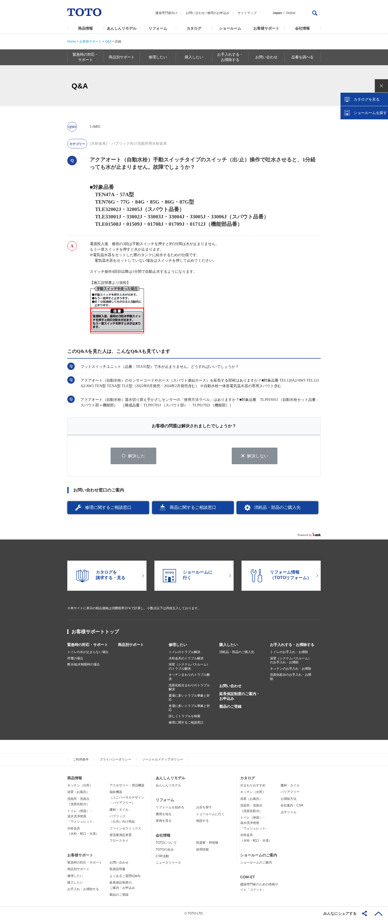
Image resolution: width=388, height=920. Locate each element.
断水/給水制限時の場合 (83, 664)
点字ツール (288, 812)
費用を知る (164, 814)
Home (71, 41)
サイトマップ (247, 13)
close (381, 85)
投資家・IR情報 (207, 842)
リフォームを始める (170, 807)
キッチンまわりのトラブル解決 (189, 677)
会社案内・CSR (292, 805)
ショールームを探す (370, 113)
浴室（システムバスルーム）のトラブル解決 (189, 666)
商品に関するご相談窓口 (193, 507)
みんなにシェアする (340, 913)
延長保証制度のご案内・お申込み (239, 696)
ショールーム (230, 28)
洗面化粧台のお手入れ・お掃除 (290, 677)
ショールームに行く (210, 814)
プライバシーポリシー (115, 759)
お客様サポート (266, 28)
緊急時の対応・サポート (87, 644)
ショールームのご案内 (258, 855)
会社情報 (302, 28)
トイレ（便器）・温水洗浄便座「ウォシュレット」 (81, 816)
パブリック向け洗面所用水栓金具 (139, 143)
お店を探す (204, 807)
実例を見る (164, 821)
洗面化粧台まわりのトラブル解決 (189, 687)
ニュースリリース (168, 863)
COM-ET (247, 877)
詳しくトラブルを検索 (184, 716)
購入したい (228, 644)
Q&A (108, 41)
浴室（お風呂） (78, 792)
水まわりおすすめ (253, 785)
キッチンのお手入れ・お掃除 (290, 668)
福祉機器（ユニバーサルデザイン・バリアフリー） (127, 797)
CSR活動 (162, 856)
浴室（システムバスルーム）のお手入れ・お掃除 (290, 660)
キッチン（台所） (80, 785)
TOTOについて (166, 842)
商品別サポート (131, 644)
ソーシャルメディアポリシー (162, 759)
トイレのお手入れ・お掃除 (289, 652)
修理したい (178, 644)
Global (290, 13)
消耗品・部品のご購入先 (277, 507)
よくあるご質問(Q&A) (125, 876)
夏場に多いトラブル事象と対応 (189, 698)
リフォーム (158, 28)
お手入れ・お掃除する (83, 889)
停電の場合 (75, 658)
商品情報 (85, 28)
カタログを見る (367, 99)
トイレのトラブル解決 (184, 652)
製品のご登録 (230, 706)
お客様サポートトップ (95, 631)
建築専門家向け (166, 13)
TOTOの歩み (165, 849)
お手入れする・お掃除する (292, 644)
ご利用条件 (81, 759)
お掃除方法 (288, 799)
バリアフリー (290, 792)
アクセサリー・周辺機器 (127, 785)
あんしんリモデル (121, 28)
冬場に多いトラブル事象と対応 (189, 708)
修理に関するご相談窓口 (108, 507)
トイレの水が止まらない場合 (87, 652)
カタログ (194, 28)
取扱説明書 (117, 869)
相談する (202, 821)
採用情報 (202, 849)
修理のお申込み (218, 13)
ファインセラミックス (125, 828)
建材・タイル (119, 809)
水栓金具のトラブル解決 (186, 658)
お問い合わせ (195, 13)
